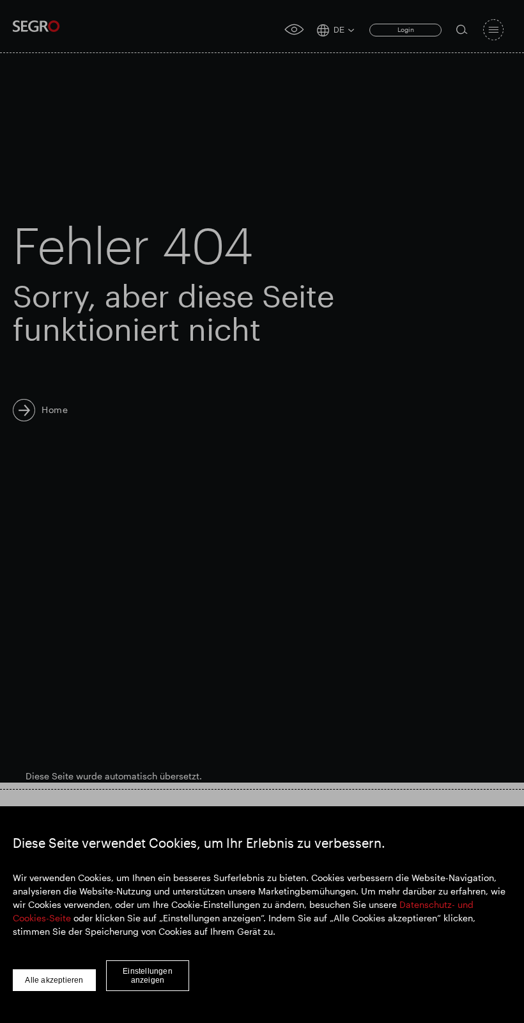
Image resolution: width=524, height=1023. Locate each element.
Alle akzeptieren (54, 980)
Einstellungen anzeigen (148, 976)
